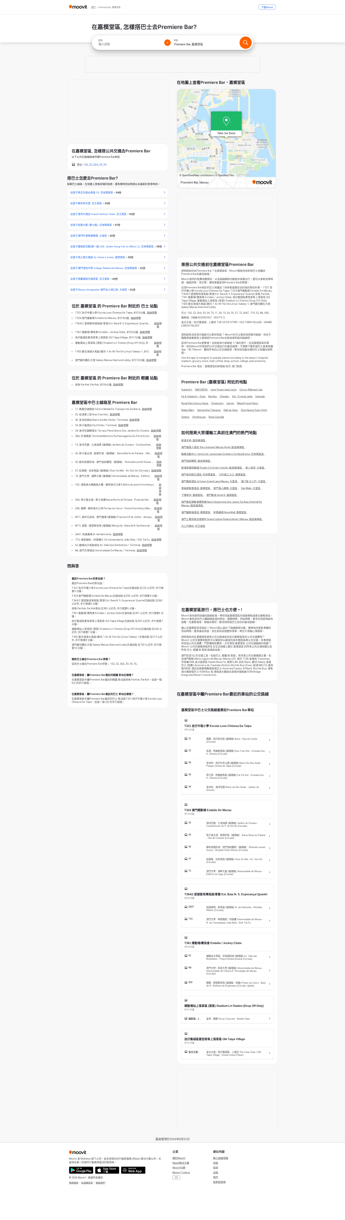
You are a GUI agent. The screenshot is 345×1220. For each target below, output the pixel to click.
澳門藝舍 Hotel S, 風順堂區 (221, 495)
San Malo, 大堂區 (251, 488)
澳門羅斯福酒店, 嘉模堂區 (195, 512)
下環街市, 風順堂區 (192, 495)
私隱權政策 (87, 1183)
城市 (215, 1177)
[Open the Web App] (133, 1170)
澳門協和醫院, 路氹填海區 (196, 460)
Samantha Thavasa (208, 410)
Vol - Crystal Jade (242, 396)
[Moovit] (78, 7)
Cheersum (217, 403)
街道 (215, 1167)
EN (176, 1177)
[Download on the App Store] (107, 1170)
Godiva (185, 417)
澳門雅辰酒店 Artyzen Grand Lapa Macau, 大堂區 (209, 481)
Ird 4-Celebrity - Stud (193, 396)
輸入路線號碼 (220, 1158)
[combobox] (129, 44)
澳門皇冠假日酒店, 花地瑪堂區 (198, 474)
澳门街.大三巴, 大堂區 (253, 481)
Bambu (212, 396)
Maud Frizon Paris (247, 403)
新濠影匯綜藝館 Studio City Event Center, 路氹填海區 (211, 467)
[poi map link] (226, 139)
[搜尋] (246, 43)
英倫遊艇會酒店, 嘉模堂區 (195, 488)
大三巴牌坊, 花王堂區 (193, 526)
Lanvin (230, 403)
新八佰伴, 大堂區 (255, 467)
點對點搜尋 (219, 1182)
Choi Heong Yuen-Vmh (254, 410)
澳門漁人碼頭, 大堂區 (225, 488)
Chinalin (224, 396)
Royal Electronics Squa (194, 403)
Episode (260, 396)
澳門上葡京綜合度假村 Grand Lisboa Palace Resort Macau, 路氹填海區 (221, 519)
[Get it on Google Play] (81, 1170)
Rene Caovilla (216, 417)
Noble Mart (187, 410)
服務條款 (73, 1183)
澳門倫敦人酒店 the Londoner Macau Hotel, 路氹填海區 (213, 447)
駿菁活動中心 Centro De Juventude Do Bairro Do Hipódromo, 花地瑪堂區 (222, 454)
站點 (215, 1172)
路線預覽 (152, 312)
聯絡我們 (100, 1183)
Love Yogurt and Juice (223, 389)
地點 (215, 1163)
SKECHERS (201, 389)
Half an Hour (231, 410)
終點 (176, 40)
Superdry (186, 389)
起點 (100, 40)
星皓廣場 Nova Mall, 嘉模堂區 (229, 512)
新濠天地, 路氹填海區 (193, 440)
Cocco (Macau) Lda (251, 389)
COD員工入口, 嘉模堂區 (232, 474)
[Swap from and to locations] (167, 42)
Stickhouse (199, 417)
